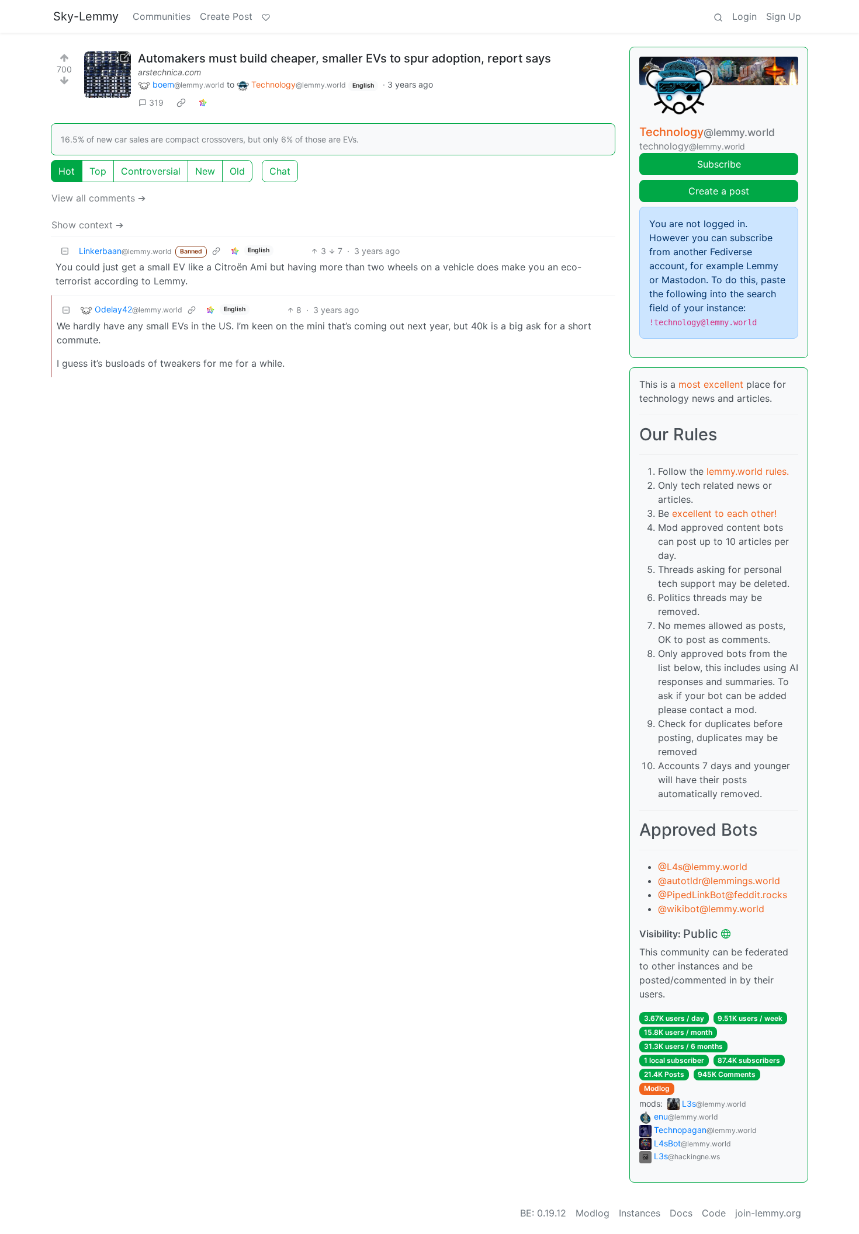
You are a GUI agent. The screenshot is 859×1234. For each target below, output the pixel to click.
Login (744, 16)
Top (97, 171)
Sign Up (783, 16)
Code (714, 1213)
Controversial (151, 171)
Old (237, 171)
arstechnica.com (169, 72)
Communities (161, 16)
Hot (66, 171)
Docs (681, 1213)
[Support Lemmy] (266, 16)
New (205, 171)
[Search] (718, 16)
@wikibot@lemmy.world (711, 909)
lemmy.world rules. (747, 471)
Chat (279, 171)
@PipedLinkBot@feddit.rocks (722, 895)
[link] (181, 103)
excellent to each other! (724, 513)
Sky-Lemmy (86, 16)
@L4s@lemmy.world (702, 867)
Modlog (657, 1088)
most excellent (710, 384)
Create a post (718, 191)
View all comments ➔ (98, 198)
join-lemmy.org (768, 1213)
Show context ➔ (87, 225)
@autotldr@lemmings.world (719, 881)
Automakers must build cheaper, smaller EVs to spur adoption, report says (344, 58)
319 (156, 102)
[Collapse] (65, 251)
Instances (639, 1213)
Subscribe (719, 164)
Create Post (226, 16)
